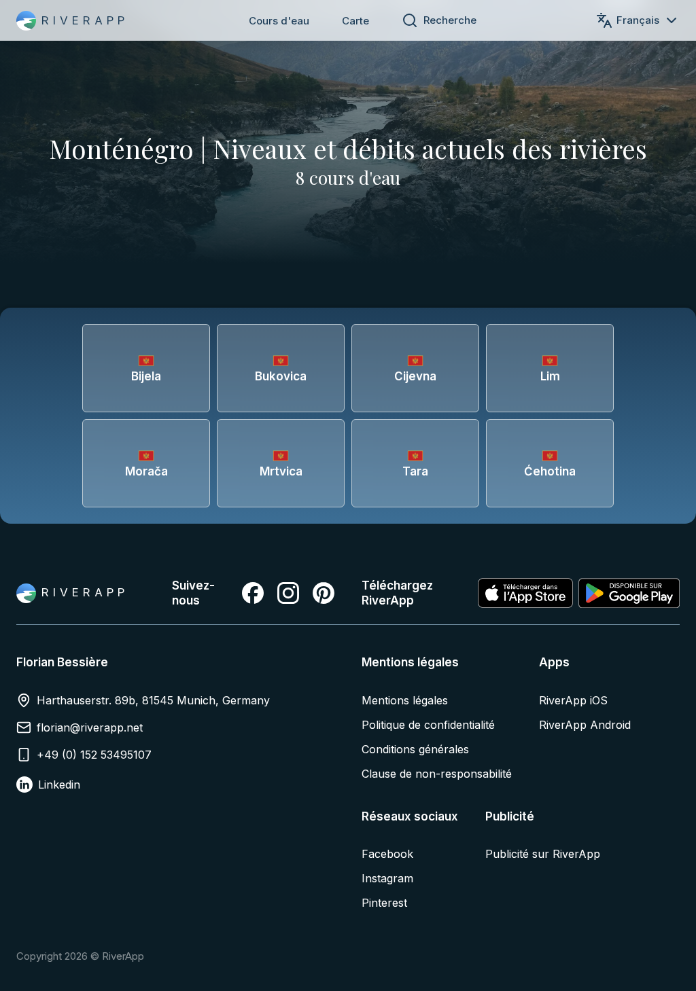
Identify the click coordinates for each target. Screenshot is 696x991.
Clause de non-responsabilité (437, 773)
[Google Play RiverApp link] (629, 593)
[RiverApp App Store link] (525, 593)
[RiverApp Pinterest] (323, 593)
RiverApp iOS (573, 700)
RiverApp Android (585, 725)
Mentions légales (405, 700)
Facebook (387, 854)
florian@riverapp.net (90, 727)
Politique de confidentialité (428, 725)
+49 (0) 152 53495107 (94, 754)
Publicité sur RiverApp (542, 854)
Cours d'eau (279, 20)
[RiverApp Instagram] (288, 593)
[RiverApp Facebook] (253, 593)
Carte (355, 20)
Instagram (387, 878)
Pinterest (384, 902)
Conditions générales (415, 749)
